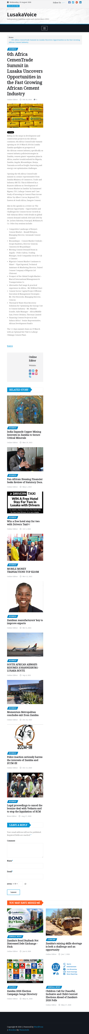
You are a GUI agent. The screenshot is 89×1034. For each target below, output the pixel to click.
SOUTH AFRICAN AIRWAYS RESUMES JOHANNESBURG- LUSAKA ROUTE (23, 667)
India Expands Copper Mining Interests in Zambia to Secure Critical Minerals (24, 434)
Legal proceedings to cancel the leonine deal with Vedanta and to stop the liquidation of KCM (24, 808)
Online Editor (12, 100)
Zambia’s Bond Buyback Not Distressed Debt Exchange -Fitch (22, 943)
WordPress (38, 1027)
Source (10, 346)
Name (10, 861)
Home (11, 37)
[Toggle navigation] (45, 28)
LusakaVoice (22, 15)
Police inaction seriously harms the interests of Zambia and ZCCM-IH (24, 760)
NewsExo (12, 1030)
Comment (11, 841)
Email (10, 872)
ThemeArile (24, 1030)
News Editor (12, 816)
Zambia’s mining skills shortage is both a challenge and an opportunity (64, 946)
